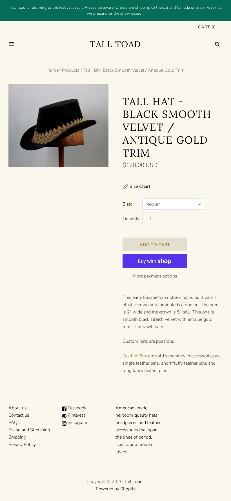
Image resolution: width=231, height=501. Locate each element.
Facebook (76, 408)
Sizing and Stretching (29, 430)
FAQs (14, 422)
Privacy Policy (22, 444)
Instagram (76, 422)
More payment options (155, 276)
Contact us (18, 415)
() (207, 27)
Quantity (131, 219)
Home (52, 70)
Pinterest (75, 415)
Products (70, 70)
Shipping (17, 437)
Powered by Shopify (116, 489)
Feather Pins (135, 356)
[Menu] (11, 44)
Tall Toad (133, 482)
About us (17, 408)
